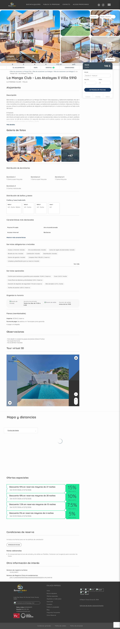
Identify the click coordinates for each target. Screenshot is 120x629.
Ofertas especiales (52, 596)
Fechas (86, 72)
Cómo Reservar (51, 615)
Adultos (86, 79)
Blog (48, 610)
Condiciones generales (44, 626)
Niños (100, 79)
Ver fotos (110, 59)
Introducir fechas (98, 90)
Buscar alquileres (33, 4)
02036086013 (28, 607)
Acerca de (50, 601)
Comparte (93, 17)
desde (87, 65)
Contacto (66, 4)
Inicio (48, 591)
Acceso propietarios (81, 4)
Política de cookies (60, 626)
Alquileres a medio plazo (54, 599)
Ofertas (50, 67)
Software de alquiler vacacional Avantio (91, 605)
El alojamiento (18, 67)
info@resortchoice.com (23, 611)
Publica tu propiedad (51, 4)
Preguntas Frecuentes (53, 612)
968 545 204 (25, 609)
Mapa (36, 67)
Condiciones (69, 67)
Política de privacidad (76, 626)
